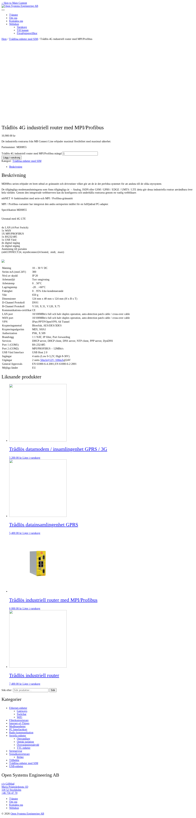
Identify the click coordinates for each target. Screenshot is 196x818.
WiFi (19, 717)
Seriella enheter (17, 735)
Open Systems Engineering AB (27, 813)
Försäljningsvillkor (27, 33)
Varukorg (22, 27)
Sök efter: (7, 690)
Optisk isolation (25, 741)
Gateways (22, 711)
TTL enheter (23, 747)
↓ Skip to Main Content (14, 3)
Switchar (21, 714)
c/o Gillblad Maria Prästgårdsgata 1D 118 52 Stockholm (15, 786)
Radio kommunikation (21, 732)
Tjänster (13, 14)
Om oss (13, 17)
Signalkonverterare (19, 754)
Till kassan (23, 30)
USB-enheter (16, 766)
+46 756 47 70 (9, 793)
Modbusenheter (17, 726)
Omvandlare (23, 738)
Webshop (14, 24)
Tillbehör (14, 760)
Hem (4, 39)
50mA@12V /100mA (52, 360)
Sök (53, 690)
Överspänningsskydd (28, 744)
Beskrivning (15, 166)
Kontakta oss (16, 21)
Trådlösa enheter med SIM (23, 39)
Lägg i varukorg (11, 157)
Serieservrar (15, 751)
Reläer (20, 757)
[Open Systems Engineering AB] (20, 6)
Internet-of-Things (19, 723)
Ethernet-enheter (18, 708)
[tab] (101, 166)
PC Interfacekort (18, 729)
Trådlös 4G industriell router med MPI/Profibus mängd (32, 153)
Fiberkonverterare (19, 720)
